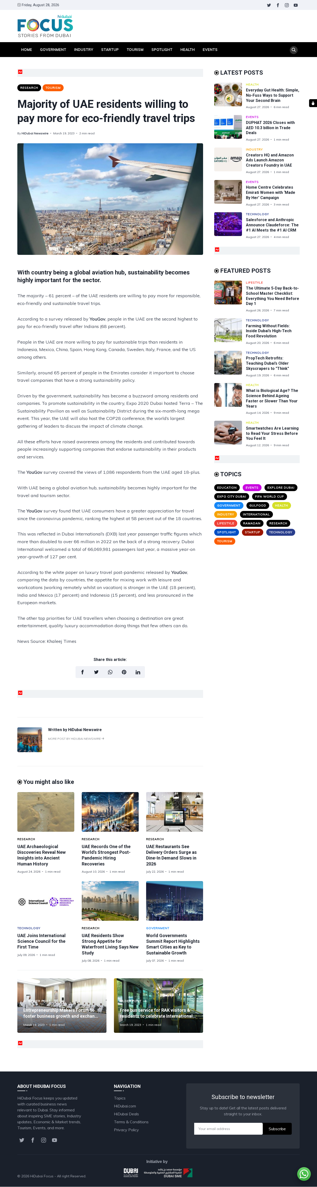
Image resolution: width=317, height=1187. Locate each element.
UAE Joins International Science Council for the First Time (41, 941)
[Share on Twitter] (96, 672)
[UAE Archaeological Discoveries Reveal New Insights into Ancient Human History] (45, 812)
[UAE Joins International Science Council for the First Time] (45, 901)
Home (26, 49)
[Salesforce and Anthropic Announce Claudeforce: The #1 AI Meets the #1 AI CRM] (230, 225)
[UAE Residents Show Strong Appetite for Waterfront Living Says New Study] (110, 901)
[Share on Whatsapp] (110, 672)
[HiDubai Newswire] (29, 750)
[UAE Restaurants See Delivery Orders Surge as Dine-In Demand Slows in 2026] (174, 812)
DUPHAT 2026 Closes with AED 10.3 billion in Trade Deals (270, 127)
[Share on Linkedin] (138, 672)
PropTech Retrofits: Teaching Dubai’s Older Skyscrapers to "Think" (267, 363)
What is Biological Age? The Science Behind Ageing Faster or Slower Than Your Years (272, 398)
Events (210, 49)
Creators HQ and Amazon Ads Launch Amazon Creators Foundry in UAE (270, 160)
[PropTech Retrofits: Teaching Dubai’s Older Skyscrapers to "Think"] (230, 364)
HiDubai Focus (41, 1176)
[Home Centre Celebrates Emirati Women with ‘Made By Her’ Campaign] (230, 193)
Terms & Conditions (131, 1121)
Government (53, 49)
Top (291, 1176)
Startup (110, 49)
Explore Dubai (280, 487)
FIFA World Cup (269, 496)
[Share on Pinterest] (124, 672)
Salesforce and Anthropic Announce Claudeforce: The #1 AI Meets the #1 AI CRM (272, 225)
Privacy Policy (126, 1129)
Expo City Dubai (231, 496)
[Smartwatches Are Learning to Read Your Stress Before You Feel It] (230, 434)
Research (29, 87)
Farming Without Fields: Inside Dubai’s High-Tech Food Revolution (268, 331)
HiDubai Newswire (35, 133)
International (256, 514)
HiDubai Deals (126, 1113)
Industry (83, 49)
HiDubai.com (125, 1105)
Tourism (135, 49)
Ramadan (252, 523)
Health (188, 49)
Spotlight (162, 49)
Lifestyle (254, 282)
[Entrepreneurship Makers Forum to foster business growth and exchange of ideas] (61, 1005)
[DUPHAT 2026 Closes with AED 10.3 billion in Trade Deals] (230, 128)
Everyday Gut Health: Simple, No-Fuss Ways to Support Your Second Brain (272, 95)
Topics (120, 1098)
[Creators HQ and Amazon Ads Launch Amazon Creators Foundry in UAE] (230, 161)
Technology (28, 928)
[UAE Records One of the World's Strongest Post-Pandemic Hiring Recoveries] (110, 812)
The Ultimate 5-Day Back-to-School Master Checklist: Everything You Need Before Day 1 (272, 296)
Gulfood (257, 505)
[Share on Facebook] (82, 672)
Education (227, 487)
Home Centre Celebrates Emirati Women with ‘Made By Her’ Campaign (270, 192)
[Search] (294, 50)
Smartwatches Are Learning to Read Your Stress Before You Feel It (272, 433)
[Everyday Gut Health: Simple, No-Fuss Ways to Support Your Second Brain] (230, 96)
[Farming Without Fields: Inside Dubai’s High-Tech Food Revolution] (230, 331)
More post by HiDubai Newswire (75, 739)
